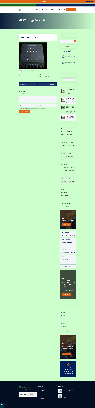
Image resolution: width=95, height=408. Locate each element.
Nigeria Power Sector (69, 156)
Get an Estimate (71, 9)
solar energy (68, 178)
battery (62, 131)
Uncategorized (65, 331)
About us (42, 390)
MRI (62, 156)
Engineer (63, 312)
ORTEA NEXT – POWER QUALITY (68, 235)
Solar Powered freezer (65, 186)
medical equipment (71, 153)
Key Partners (59, 9)
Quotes (63, 323)
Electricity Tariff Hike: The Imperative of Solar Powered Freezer (70, 100)
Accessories (24, 75)
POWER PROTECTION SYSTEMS (68, 252)
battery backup (69, 131)
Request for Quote (65, 232)
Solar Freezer (63, 181)
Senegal (62, 175)
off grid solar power (64, 164)
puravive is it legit (64, 50)
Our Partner (64, 249)
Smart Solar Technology (71, 175)
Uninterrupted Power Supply (66, 203)
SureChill (63, 246)
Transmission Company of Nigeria (67, 200)
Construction (69, 134)
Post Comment (24, 111)
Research (64, 326)
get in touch (66, 224)
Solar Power (63, 184)
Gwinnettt (63, 58)
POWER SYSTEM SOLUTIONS (68, 262)
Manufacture (70, 150)
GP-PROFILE (89, 1)
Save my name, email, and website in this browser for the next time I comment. (33, 108)
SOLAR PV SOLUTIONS (66, 266)
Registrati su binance (65, 68)
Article (63, 307)
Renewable (64, 35)
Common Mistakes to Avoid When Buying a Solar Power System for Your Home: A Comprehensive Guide (70, 109)
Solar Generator (71, 181)
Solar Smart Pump (64, 192)
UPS (62, 206)
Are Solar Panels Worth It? (65, 128)
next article (52, 84)
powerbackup (71, 170)
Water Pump (67, 206)
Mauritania (63, 153)
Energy (71, 142)
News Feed (42, 398)
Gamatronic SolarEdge (66, 239)
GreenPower (63, 148)
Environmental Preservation (66, 145)
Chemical (62, 134)
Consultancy (53, 9)
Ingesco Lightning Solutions (67, 242)
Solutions (47, 9)
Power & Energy (64, 170)
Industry (69, 148)
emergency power (64, 142)
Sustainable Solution (64, 195)
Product (22, 74)
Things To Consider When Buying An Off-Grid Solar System (68, 69)
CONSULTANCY (65, 256)
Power (72, 167)
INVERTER (63, 150)
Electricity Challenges (65, 139)
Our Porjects (31, 394)
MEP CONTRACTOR (66, 259)
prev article (23, 84)
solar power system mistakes (66, 189)
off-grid (62, 159)
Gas (74, 145)
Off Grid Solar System (65, 167)
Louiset (63, 52)
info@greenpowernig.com (68, 373)
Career (42, 395)
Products (41, 9)
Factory (63, 315)
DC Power (64, 309)
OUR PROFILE (43, 1)
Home (36, 9)
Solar (62, 178)
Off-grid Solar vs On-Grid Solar (66, 161)
